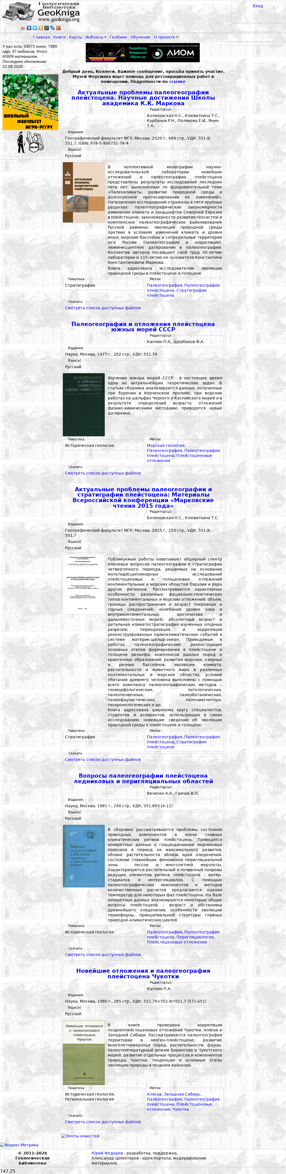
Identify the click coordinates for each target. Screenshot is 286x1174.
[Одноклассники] (41, 28)
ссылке (177, 81)
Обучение (140, 37)
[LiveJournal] (53, 28)
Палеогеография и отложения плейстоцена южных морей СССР (143, 327)
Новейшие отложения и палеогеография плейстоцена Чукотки (143, 974)
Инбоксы (94, 37)
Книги (59, 37)
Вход (258, 6)
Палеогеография (164, 285)
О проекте (164, 37)
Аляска (154, 1094)
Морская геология (165, 445)
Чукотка (180, 1109)
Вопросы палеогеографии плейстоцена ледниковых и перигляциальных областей (143, 779)
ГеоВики (118, 37)
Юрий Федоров (107, 1153)
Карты (75, 37)
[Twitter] (35, 28)
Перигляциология (195, 937)
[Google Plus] (58, 28)
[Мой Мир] (47, 28)
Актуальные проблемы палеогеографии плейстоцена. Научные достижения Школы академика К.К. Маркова (143, 98)
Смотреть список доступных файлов (103, 308)
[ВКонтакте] (29, 28)
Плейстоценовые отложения (177, 942)
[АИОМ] (143, 52)
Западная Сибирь (182, 1094)
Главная (41, 37)
